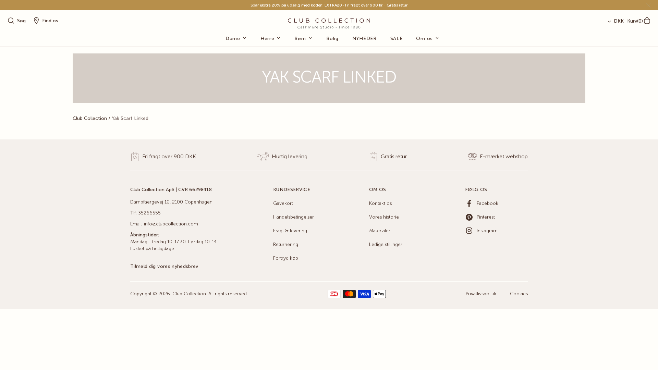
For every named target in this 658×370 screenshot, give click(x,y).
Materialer (379, 231)
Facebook (487, 203)
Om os (424, 38)
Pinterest (486, 217)
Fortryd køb (285, 258)
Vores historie (384, 217)
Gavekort (283, 203)
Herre (267, 38)
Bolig (332, 38)
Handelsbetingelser (293, 217)
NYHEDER (364, 38)
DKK (619, 21)
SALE (396, 38)
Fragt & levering (290, 231)
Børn (300, 38)
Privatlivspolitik (481, 294)
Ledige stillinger (385, 244)
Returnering (285, 244)
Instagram (487, 231)
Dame (233, 38)
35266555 (149, 213)
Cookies (519, 294)
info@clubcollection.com (171, 224)
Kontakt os (380, 203)
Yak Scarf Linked (130, 118)
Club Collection (90, 118)
